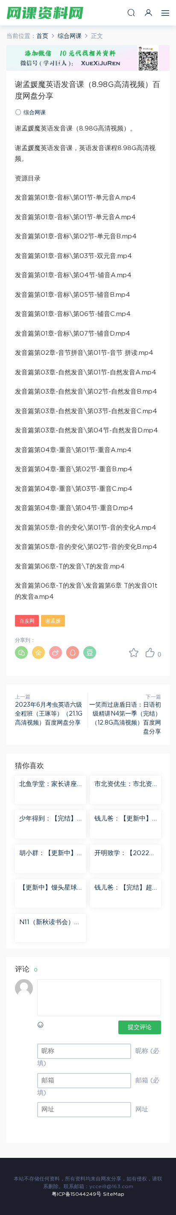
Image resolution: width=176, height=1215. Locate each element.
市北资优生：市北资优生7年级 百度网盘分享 (123, 785)
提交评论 (140, 1027)
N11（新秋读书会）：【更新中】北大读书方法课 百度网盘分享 (50, 923)
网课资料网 (44, 13)
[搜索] (131, 12)
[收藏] (133, 652)
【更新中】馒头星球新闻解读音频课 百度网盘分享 (49, 888)
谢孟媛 (53, 620)
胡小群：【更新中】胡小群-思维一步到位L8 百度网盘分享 (49, 854)
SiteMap (113, 1194)
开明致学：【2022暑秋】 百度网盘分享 (124, 854)
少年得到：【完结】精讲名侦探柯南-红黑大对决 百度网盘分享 (49, 819)
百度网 (27, 620)
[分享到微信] (21, 652)
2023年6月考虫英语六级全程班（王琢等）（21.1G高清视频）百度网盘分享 (48, 714)
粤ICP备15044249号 (76, 1194)
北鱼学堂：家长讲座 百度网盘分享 (48, 785)
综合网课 (34, 113)
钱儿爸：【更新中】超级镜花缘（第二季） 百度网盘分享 (123, 819)
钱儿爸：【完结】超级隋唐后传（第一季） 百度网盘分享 (123, 888)
